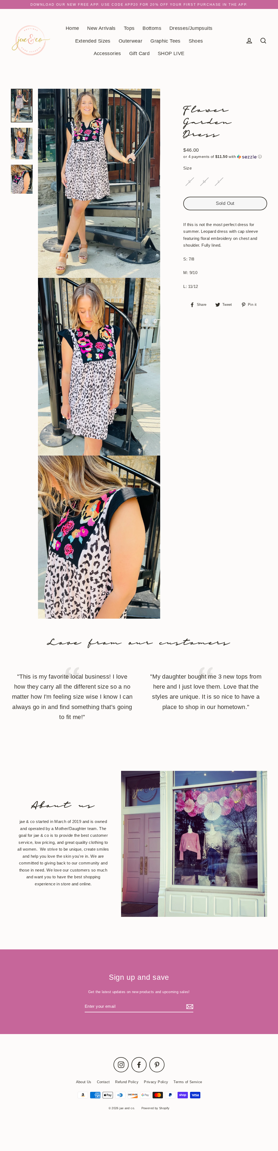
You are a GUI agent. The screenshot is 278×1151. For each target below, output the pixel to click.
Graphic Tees (165, 41)
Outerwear (130, 41)
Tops (129, 28)
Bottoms (152, 28)
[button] (225, 156)
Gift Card (139, 53)
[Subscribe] (189, 1007)
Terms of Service (187, 1082)
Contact (103, 1082)
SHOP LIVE (171, 53)
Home (72, 28)
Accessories (107, 53)
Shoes (196, 41)
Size (187, 168)
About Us (83, 1082)
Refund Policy (126, 1082)
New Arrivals (101, 28)
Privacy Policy (156, 1082)
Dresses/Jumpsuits (190, 28)
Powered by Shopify (155, 1108)
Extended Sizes (92, 41)
